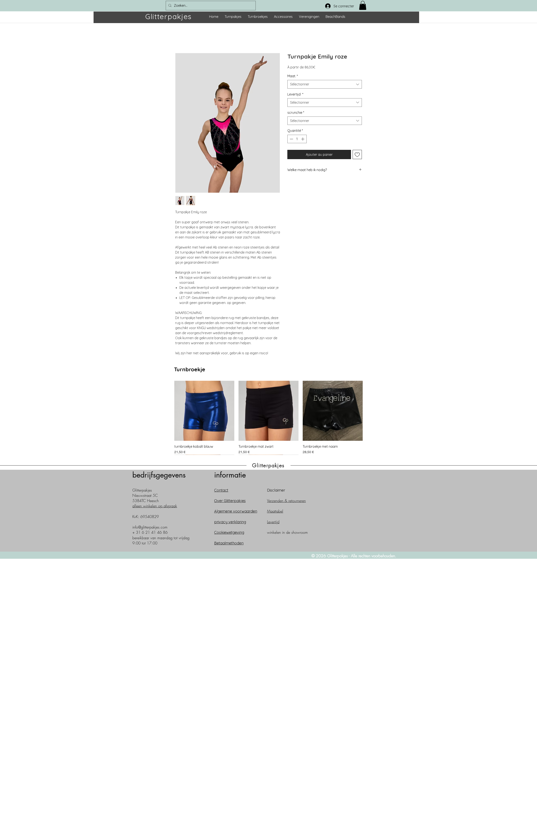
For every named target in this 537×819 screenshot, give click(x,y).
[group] (268, 418)
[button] (362, 5)
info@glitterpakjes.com (149, 527)
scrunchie (295, 112)
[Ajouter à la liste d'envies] (357, 154)
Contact (221, 490)
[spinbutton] (297, 139)
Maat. (292, 76)
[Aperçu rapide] (204, 411)
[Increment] (303, 139)
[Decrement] (291, 139)
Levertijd (295, 94)
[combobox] (324, 84)
